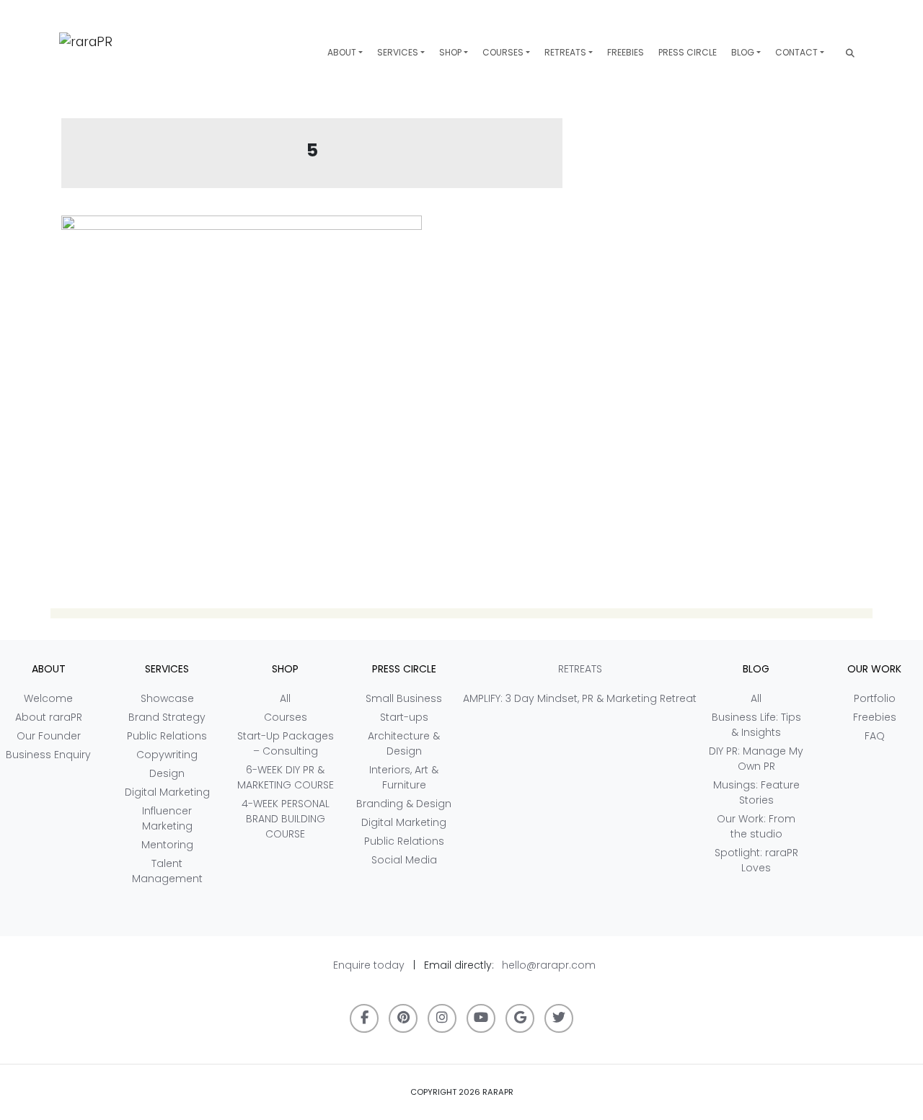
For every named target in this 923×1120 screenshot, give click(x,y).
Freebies (625, 52)
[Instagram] (442, 1018)
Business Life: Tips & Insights (756, 724)
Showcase (167, 698)
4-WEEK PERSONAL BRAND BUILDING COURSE (286, 818)
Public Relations (167, 736)
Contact (796, 52)
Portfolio (875, 698)
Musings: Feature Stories (756, 792)
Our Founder (49, 736)
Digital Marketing (167, 792)
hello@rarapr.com (549, 965)
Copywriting (167, 754)
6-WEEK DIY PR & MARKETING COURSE (285, 777)
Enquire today (369, 965)
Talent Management (167, 871)
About (341, 52)
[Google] (519, 1018)
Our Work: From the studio (756, 826)
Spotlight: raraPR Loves (756, 860)
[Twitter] (558, 1018)
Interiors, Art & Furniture (403, 777)
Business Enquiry (48, 754)
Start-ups (404, 717)
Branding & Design (403, 803)
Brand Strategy (167, 717)
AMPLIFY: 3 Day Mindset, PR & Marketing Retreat (580, 698)
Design (167, 773)
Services (397, 52)
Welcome (48, 698)
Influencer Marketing (167, 818)
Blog (742, 52)
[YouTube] (481, 1018)
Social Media (404, 860)
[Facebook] (364, 1018)
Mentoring (167, 844)
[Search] (850, 53)
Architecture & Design (404, 743)
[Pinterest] (403, 1018)
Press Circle (687, 52)
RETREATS (565, 52)
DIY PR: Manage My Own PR (756, 758)
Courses (503, 52)
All (285, 698)
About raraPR (48, 717)
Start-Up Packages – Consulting (285, 743)
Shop (450, 52)
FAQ (875, 736)
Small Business (404, 698)
